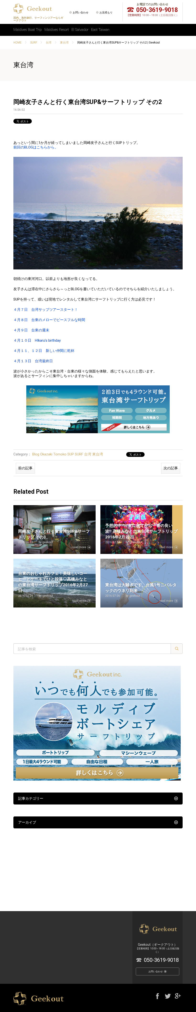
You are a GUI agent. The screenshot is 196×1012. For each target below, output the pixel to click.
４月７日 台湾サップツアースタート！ (45, 309)
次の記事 (170, 468)
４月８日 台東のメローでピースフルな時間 (49, 320)
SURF (33, 42)
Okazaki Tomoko (53, 454)
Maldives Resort (56, 29)
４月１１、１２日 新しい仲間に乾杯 (43, 351)
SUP (70, 454)
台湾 (48, 42)
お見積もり (106, 12)
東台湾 (64, 42)
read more (79, 547)
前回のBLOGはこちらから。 (35, 147)
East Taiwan (100, 29)
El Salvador (79, 29)
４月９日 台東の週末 (31, 330)
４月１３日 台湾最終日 (33, 361)
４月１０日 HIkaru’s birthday (37, 340)
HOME (17, 42)
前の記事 (25, 468)
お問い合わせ (80, 12)
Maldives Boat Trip (27, 29)
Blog (35, 454)
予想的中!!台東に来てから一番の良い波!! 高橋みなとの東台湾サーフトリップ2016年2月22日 (141, 531)
